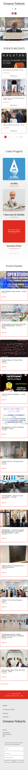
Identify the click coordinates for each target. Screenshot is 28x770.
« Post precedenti (4, 683)
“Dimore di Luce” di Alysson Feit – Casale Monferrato (13, 566)
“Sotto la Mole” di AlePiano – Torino (14, 394)
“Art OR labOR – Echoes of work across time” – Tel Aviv (12, 496)
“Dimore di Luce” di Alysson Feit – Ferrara (13, 462)
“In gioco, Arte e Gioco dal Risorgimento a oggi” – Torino (14, 98)
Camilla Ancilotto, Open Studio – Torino (13, 125)
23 (17, 137)
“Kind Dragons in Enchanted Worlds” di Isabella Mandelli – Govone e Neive (14, 325)
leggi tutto (4, 296)
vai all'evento (6, 72)
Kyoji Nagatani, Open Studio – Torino (13, 70)
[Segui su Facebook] (15, 13)
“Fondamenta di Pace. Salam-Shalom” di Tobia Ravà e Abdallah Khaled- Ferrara (13, 635)
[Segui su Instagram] (12, 13)
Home (8, 693)
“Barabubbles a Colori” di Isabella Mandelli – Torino (13, 427)
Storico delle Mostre (16, 693)
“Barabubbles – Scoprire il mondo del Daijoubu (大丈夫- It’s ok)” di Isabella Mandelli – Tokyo (13, 531)
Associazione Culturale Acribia (12, 695)
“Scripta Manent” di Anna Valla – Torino (12, 360)
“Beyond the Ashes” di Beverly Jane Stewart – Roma (13, 670)
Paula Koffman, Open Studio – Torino (14, 291)
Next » (21, 137)
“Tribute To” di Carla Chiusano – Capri (12, 600)
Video (22, 695)
